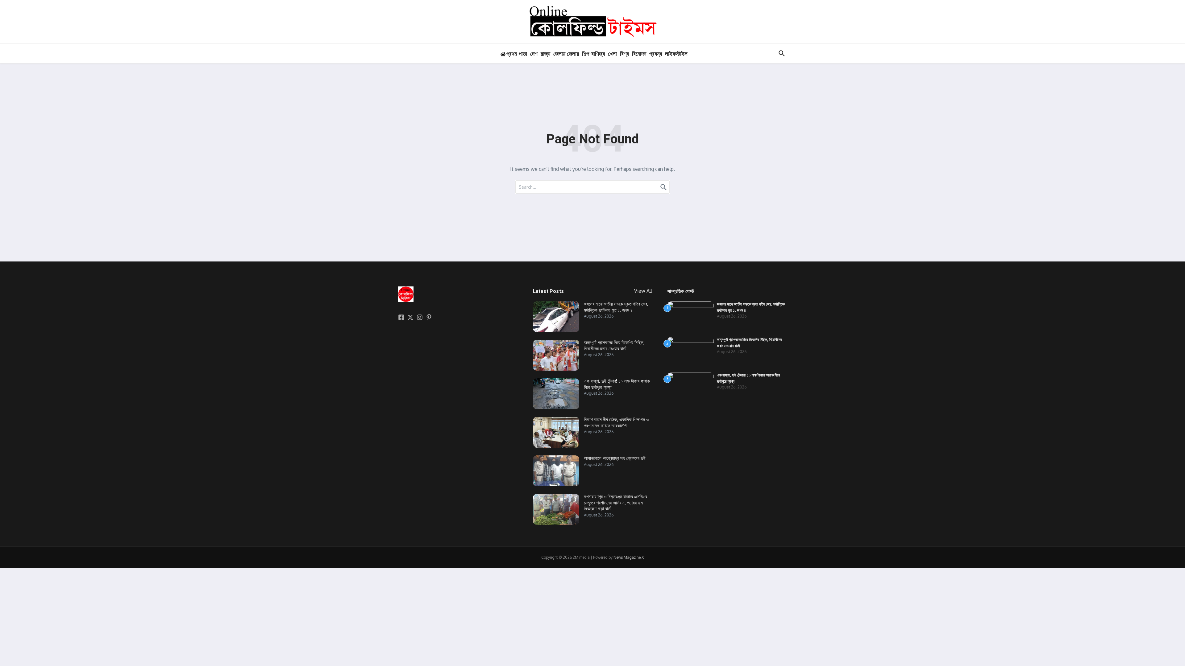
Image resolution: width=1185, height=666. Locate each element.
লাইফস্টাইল (676, 53)
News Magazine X (628, 557)
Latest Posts (548, 291)
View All (643, 291)
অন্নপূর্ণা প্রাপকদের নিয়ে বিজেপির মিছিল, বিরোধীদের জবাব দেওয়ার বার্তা (614, 346)
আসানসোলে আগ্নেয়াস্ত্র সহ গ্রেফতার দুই (615, 458)
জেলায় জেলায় (566, 53)
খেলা (612, 53)
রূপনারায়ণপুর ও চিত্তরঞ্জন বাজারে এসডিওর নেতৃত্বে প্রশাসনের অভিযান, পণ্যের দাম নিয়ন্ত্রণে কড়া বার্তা (615, 503)
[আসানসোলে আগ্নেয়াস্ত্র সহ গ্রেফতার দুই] (556, 470)
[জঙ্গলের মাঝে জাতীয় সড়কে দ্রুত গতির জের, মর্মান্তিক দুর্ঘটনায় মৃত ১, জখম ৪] (556, 316)
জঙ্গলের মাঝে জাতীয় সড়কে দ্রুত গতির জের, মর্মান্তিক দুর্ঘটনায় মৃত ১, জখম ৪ (616, 307)
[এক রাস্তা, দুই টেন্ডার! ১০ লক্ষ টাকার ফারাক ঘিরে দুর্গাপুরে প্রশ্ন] (556, 393)
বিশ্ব (624, 53)
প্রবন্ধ (655, 53)
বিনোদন (639, 53)
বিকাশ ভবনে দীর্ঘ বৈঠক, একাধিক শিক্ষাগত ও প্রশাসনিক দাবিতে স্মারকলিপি (616, 423)
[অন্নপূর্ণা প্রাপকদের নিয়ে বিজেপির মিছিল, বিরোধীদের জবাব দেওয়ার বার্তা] (556, 355)
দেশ (534, 53)
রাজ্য (545, 53)
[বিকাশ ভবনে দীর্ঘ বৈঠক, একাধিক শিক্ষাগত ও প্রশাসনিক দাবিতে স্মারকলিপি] (556, 432)
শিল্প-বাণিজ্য (593, 53)
